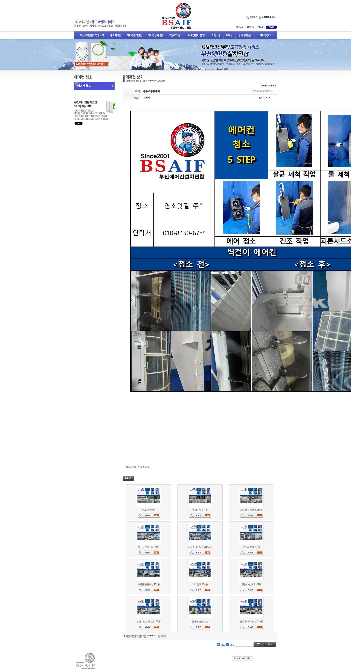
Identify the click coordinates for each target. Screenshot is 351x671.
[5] (134, 636)
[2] (127, 636)
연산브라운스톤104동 (148, 547)
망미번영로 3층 (199, 510)
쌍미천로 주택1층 (251, 547)
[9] (144, 636)
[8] (141, 636)
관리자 (146, 97)
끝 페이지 (162, 636)
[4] (131, 636)
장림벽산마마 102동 (251, 584)
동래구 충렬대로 (200, 621)
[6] (136, 636)
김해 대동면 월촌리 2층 (251, 510)
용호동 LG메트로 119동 (251, 621)
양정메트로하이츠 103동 (148, 621)
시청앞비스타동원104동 (200, 547)
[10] (146, 636)
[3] (129, 636)
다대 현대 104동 (200, 584)
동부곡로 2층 (148, 510)
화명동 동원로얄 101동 (148, 584)
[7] (139, 636)
